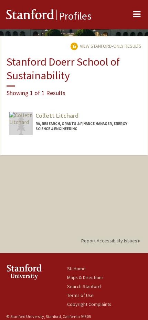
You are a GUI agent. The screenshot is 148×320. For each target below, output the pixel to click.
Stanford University (36, 271)
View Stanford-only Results (110, 46)
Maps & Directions (85, 277)
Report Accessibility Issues (109, 241)
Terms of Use (80, 295)
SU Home (76, 268)
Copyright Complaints (89, 304)
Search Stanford (84, 286)
